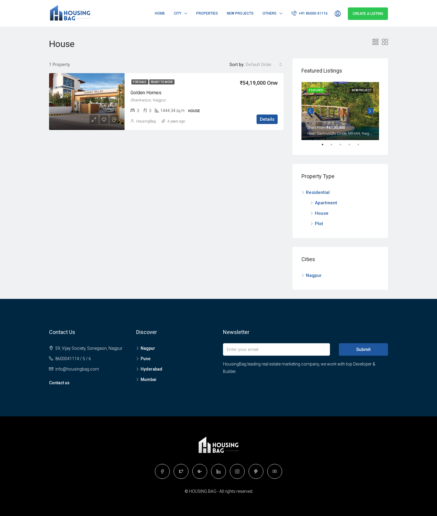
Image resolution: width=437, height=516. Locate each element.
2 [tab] (334, 145)
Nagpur (314, 275)
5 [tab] (361, 145)
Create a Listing (368, 14)
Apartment (326, 203)
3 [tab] (343, 145)
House (321, 213)
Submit (363, 349)
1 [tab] (325, 145)
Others (269, 13)
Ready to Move (162, 82)
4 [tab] (352, 145)
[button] (264, 64)
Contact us (59, 382)
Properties (207, 13)
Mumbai (148, 379)
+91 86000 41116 (313, 13)
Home (160, 13)
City (177, 13)
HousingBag (146, 121)
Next (370, 111)
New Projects (240, 13)
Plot (319, 223)
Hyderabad (151, 369)
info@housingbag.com (77, 369)
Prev (310, 111)
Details (267, 119)
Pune (145, 358)
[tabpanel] (340, 111)
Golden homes (146, 92)
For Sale (140, 82)
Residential (318, 192)
